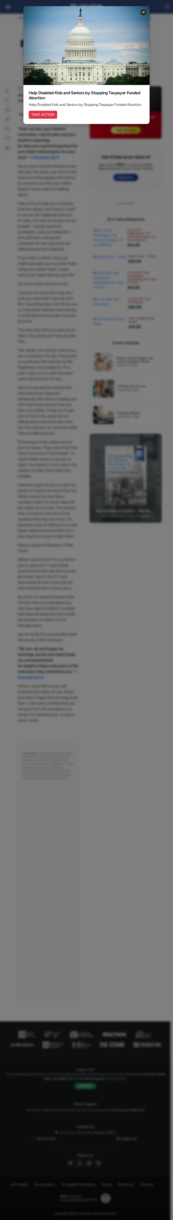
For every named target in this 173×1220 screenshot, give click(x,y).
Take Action (42, 115)
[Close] (143, 12)
